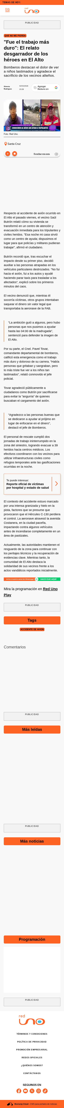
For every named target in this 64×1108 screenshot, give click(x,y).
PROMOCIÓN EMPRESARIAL (32, 1050)
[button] (7, 10)
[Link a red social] (18, 1090)
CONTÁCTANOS (32, 1073)
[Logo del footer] (32, 1024)
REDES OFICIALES (32, 1057)
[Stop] (14, 154)
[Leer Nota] (7, 154)
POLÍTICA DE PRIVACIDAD (32, 1042)
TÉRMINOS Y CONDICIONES (32, 1034)
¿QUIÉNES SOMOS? (32, 1065)
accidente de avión (32, 629)
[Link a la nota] (56, 484)
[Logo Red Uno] (32, 10)
